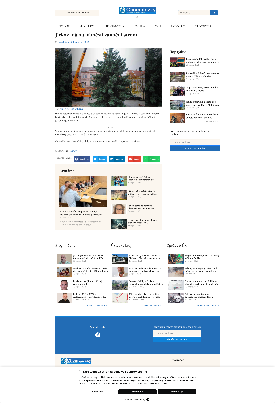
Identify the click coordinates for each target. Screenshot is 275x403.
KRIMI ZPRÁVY (87, 26)
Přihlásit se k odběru (195, 148)
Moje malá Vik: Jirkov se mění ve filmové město (202, 89)
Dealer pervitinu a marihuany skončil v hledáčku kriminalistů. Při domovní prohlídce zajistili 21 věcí (142, 221)
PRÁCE (157, 26)
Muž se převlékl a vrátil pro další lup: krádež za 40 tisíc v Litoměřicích (201, 103)
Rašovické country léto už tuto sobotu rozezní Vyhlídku (202, 116)
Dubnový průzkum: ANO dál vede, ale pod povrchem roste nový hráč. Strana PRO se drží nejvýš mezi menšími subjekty (202, 283)
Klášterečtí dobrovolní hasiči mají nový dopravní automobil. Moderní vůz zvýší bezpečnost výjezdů (202, 60)
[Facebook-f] (97, 334)
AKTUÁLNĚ (64, 26)
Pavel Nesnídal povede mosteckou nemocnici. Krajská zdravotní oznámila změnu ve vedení (145, 270)
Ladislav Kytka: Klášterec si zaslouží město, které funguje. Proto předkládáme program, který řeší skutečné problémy (90, 295)
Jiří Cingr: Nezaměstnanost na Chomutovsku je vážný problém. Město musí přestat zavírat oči (89, 257)
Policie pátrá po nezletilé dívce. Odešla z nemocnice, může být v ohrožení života (141, 207)
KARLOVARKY (178, 26)
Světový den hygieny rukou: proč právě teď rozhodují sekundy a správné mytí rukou (201, 270)
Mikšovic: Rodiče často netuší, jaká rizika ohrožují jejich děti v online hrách (90, 270)
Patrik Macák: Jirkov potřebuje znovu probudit (88, 283)
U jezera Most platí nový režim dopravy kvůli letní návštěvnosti (144, 295)
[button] (82, 159)
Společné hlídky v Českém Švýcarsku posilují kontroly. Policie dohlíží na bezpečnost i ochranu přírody (146, 283)
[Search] (214, 12)
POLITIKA (140, 26)
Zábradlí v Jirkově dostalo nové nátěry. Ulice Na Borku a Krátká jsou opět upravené (202, 75)
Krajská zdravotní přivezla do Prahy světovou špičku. (202, 257)
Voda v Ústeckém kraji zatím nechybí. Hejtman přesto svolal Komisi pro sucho (80, 213)
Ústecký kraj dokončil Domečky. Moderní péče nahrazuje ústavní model (144, 257)
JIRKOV (73, 150)
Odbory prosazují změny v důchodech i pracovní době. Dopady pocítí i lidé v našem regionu (199, 295)
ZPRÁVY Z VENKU (204, 26)
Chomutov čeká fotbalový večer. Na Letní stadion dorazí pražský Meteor (142, 178)
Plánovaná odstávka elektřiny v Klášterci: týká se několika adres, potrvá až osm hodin (142, 193)
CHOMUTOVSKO (113, 26)
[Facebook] (137, 17)
